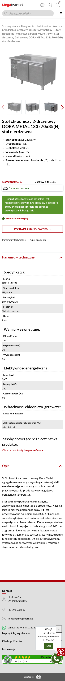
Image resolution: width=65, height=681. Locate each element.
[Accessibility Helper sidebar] (61, 652)
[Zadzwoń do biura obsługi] (50, 5)
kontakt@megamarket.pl (21, 618)
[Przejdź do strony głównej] (12, 5)
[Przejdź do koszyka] (57, 5)
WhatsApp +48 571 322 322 (23, 627)
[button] (32, 229)
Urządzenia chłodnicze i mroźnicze (40, 26)
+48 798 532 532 (16, 609)
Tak (48, 645)
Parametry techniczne (14, 239)
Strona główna (10, 26)
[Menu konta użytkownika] (42, 5)
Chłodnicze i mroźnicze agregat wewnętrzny (27, 29)
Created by (29, 676)
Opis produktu (38, 239)
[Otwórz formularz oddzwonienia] (56, 658)
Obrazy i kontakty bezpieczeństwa (22, 450)
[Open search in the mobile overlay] (28, 13)
